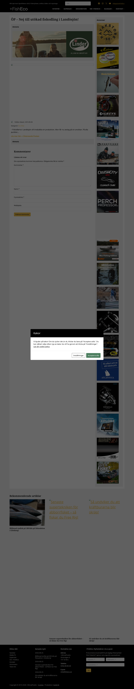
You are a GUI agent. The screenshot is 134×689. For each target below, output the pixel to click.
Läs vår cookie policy (41, 346)
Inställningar (78, 355)
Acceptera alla (93, 355)
